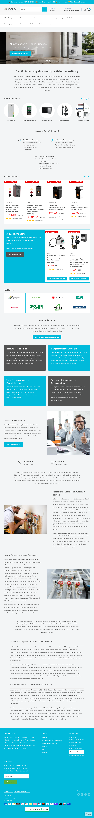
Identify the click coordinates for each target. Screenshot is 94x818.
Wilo (48, 253)
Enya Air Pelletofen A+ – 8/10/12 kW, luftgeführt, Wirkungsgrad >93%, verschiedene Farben (13, 208)
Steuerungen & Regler (27, 24)
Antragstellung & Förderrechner (52, 740)
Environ (71, 253)
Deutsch (7, 791)
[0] (89, 9)
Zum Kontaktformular (13, 444)
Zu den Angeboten (15, 254)
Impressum (72, 745)
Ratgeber (45, 746)
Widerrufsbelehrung (75, 748)
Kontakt (44, 752)
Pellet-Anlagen (8, 18)
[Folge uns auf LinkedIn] (89, 794)
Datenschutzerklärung (76, 755)
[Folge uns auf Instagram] (82, 794)
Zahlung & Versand (75, 742)
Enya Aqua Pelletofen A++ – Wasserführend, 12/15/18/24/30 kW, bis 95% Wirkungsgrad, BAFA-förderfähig (35, 209)
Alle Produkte (86, 177)
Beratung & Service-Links (50, 743)
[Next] (90, 111)
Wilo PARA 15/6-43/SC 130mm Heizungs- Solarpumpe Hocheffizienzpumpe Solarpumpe (56, 259)
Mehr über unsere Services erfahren (47, 337)
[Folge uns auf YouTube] (85, 794)
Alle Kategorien (85, 99)
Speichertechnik (67, 18)
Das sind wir (45, 737)
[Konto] (85, 9)
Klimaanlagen (54, 18)
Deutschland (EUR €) (20, 791)
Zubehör (59, 24)
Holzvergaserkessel (25, 18)
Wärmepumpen (39, 18)
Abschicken (10, 782)
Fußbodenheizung (45, 24)
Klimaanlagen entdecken (14, 53)
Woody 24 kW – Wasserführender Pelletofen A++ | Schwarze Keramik (57, 207)
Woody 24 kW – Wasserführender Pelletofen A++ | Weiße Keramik (78, 207)
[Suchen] (44, 9)
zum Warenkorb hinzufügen (57, 278)
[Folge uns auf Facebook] (78, 794)
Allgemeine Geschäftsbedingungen (76, 738)
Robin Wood (9, 202)
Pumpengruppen (9, 24)
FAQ (43, 749)
